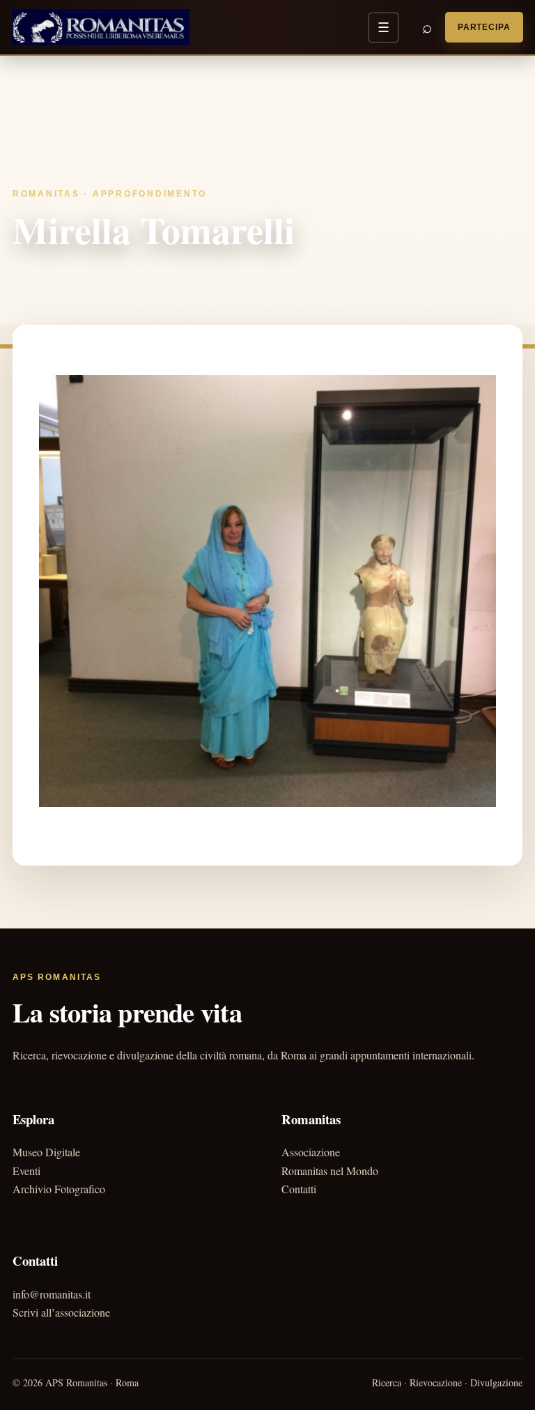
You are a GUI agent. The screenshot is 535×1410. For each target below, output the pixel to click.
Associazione (310, 1151)
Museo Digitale (46, 1151)
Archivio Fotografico (59, 1188)
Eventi (26, 1170)
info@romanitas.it (52, 1294)
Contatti (298, 1188)
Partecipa (484, 27)
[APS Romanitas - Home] (100, 27)
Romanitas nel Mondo (329, 1170)
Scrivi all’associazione (61, 1312)
